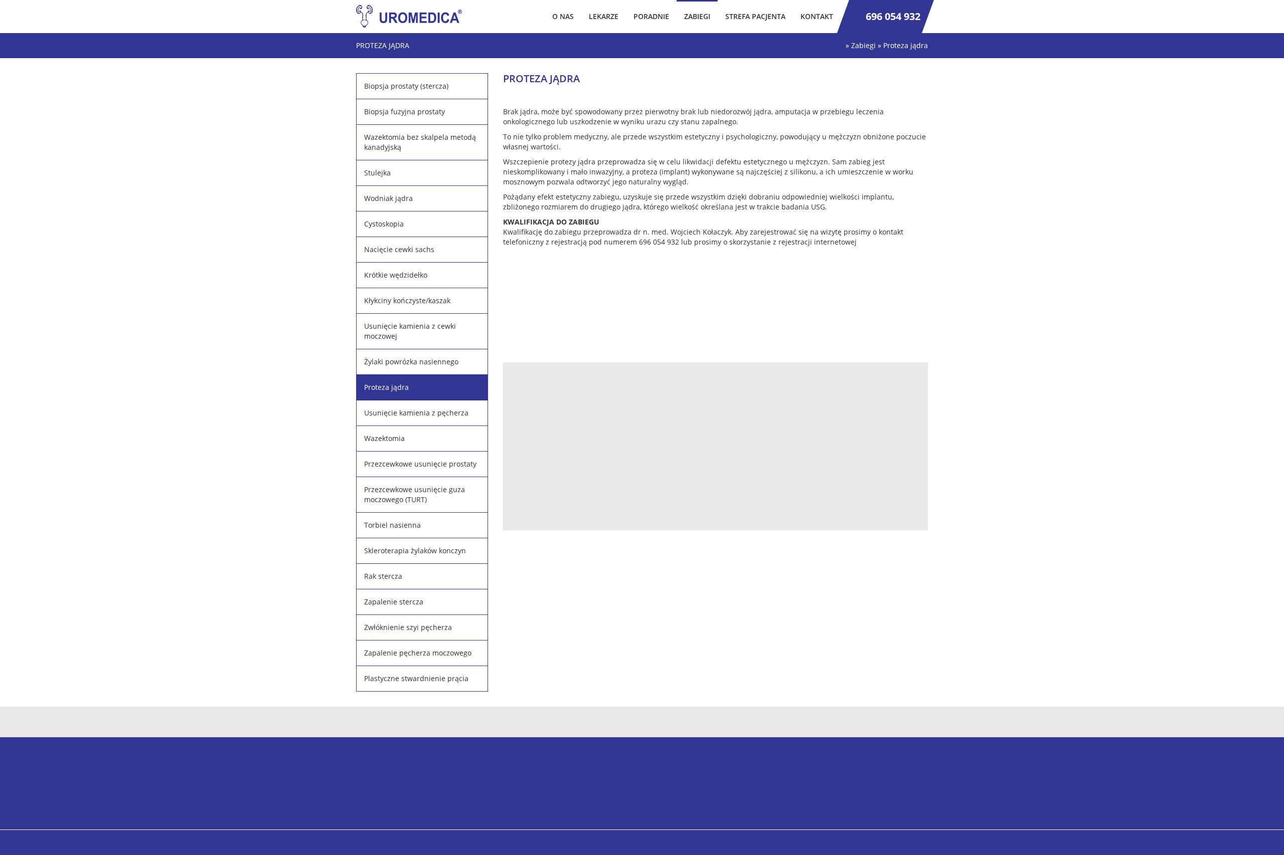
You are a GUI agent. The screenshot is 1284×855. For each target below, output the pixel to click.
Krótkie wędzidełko (395, 275)
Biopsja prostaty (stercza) (406, 86)
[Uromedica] (412, 16)
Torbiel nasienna (392, 525)
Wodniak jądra (388, 198)
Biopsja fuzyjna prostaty (404, 111)
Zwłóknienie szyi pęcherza (408, 627)
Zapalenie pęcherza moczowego (417, 653)
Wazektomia (384, 438)
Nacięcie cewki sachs (399, 249)
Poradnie (651, 16)
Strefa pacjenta (755, 16)
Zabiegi (697, 16)
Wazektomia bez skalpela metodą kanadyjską (420, 142)
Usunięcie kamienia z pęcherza (416, 412)
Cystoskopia (384, 224)
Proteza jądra (386, 387)
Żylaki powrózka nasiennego (411, 361)
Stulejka (377, 172)
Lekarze (603, 16)
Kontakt (816, 16)
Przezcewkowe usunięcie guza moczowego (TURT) (414, 494)
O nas (563, 16)
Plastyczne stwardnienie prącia (416, 678)
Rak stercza (383, 576)
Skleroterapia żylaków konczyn (415, 550)
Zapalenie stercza (393, 601)
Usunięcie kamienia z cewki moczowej (410, 331)
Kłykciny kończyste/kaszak (407, 300)
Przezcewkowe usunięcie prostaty (420, 464)
